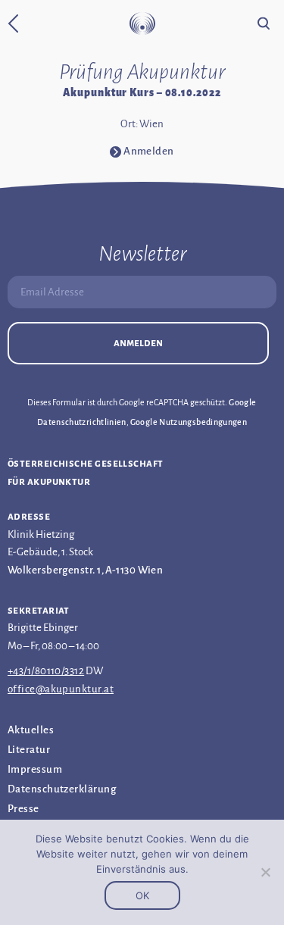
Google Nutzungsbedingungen (188, 422)
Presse (23, 808)
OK (142, 895)
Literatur (29, 749)
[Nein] (265, 872)
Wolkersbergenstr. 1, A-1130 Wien (85, 570)
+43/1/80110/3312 (46, 671)
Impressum (35, 769)
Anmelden (138, 342)
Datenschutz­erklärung (62, 789)
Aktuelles (31, 730)
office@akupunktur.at (61, 689)
